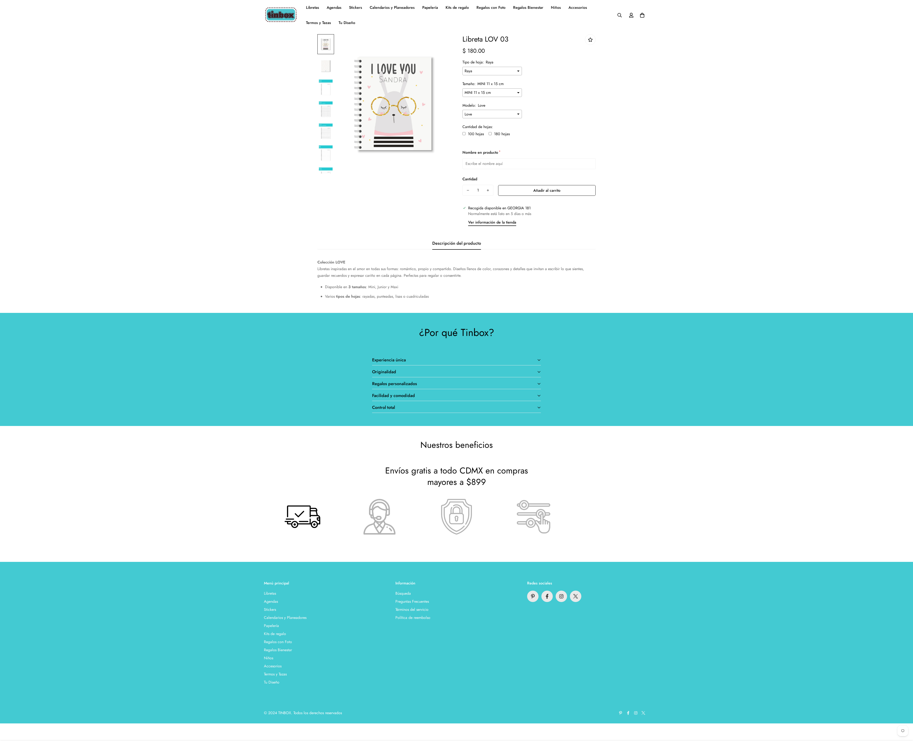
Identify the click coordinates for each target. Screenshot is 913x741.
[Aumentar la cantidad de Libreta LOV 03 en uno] (488, 190)
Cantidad (469, 179)
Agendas (334, 7)
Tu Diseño (347, 22)
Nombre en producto (481, 152)
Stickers (355, 7)
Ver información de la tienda (492, 222)
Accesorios (577, 7)
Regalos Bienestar (528, 7)
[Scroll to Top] (903, 715)
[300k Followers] (547, 596)
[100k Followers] (561, 596)
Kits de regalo (457, 7)
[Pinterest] (533, 596)
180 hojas (502, 134)
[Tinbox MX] (281, 15)
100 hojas (476, 134)
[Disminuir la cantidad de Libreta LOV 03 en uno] (468, 190)
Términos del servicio (411, 609)
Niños (556, 7)
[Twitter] (575, 596)
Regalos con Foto (490, 7)
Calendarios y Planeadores (392, 7)
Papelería (430, 7)
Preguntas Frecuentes (412, 601)
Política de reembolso (412, 617)
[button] (642, 15)
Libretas (312, 7)
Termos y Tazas (318, 22)
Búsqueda (403, 593)
